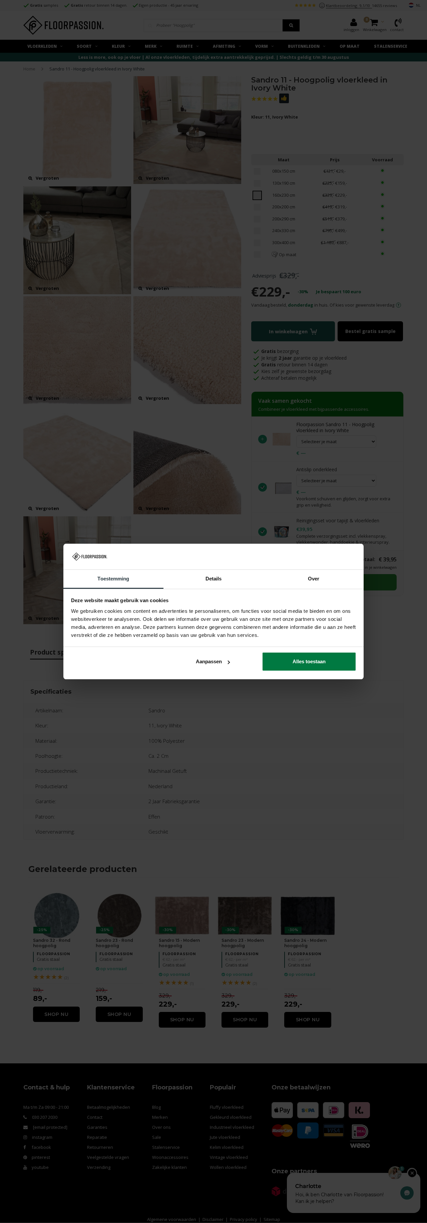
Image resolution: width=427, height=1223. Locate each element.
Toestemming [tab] (113, 578)
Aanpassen (209, 661)
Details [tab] (213, 578)
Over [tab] (313, 578)
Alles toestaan (309, 661)
